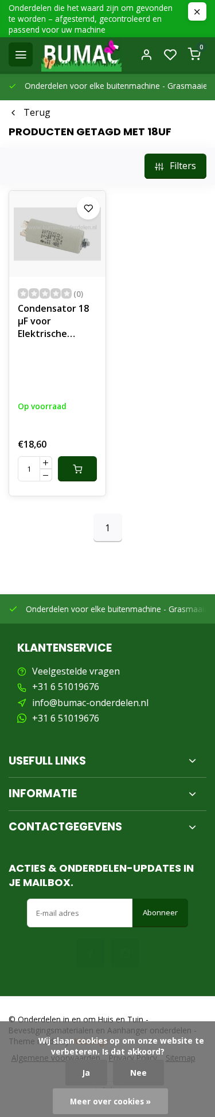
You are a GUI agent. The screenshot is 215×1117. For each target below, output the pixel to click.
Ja (86, 1072)
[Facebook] (90, 953)
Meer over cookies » (110, 1101)
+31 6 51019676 (65, 686)
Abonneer (160, 912)
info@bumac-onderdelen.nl (90, 702)
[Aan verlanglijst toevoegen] (88, 208)
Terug (37, 112)
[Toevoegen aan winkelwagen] (77, 468)
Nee (138, 1072)
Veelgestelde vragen (76, 671)
